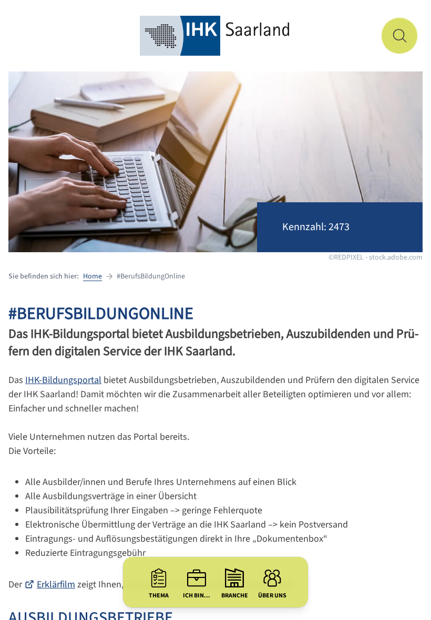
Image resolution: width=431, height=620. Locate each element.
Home (92, 276)
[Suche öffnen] (399, 36)
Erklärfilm (56, 584)
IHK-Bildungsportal (63, 380)
